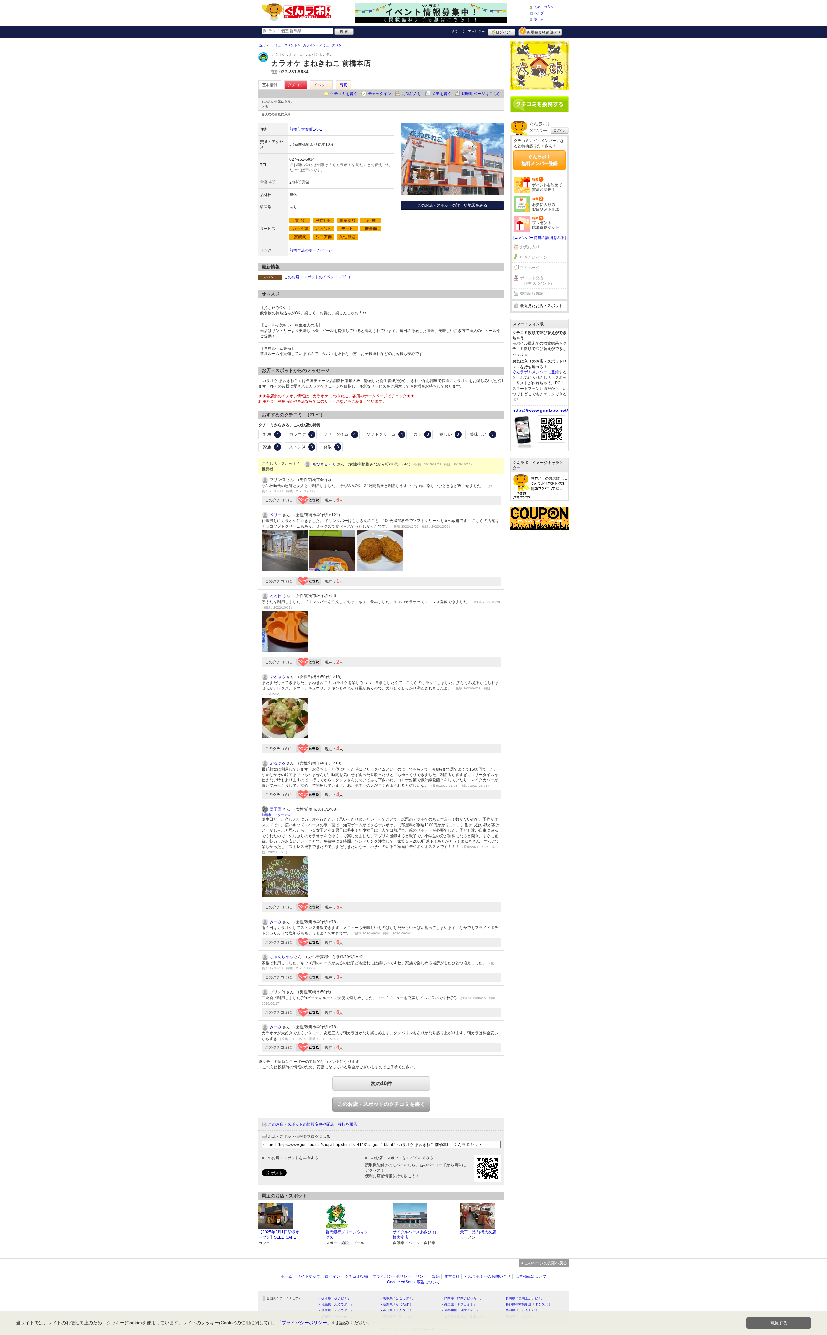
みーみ (275, 922)
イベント (321, 85)
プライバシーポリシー (391, 1276)
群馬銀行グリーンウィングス (347, 1235)
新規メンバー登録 (540, 31)
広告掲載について (530, 1276)
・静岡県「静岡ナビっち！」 (462, 1298)
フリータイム (339, 434)
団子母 (275, 809)
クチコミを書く (343, 93)
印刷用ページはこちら (481, 93)
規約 (436, 1276)
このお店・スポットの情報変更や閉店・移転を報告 (312, 1124)
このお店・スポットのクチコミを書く (381, 1104)
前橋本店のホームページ (310, 250)
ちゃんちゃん (281, 957)
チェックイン (379, 93)
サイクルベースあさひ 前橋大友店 (414, 1235)
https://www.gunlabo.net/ (540, 410)
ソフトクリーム (384, 434)
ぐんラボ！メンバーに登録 (535, 372)
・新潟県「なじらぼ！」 (397, 1304)
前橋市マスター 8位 (276, 815)
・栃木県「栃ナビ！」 (334, 1298)
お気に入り (411, 93)
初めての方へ (543, 7)
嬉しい (449, 434)
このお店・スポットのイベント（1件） (318, 277)
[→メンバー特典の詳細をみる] (539, 237)
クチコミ (295, 85)
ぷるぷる (277, 677)
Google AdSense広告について (413, 1282)
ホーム (539, 19)
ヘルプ (539, 13)
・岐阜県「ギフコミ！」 (458, 1304)
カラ (421, 434)
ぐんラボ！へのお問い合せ (487, 1276)
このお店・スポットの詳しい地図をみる (452, 205)
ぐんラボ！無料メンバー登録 (539, 160)
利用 (270, 434)
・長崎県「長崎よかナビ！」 (523, 1298)
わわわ (275, 595)
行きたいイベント (535, 257)
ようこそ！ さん (468, 31)
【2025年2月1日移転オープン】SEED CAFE (278, 1235)
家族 (270, 446)
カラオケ (301, 434)
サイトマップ (308, 1276)
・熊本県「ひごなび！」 (397, 1298)
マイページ (529, 267)
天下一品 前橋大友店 (478, 1232)
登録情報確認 (531, 293)
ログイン (501, 31)
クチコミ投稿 (356, 1276)
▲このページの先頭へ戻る (543, 1263)
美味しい (482, 434)
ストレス (301, 446)
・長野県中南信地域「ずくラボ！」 (528, 1304)
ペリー (275, 515)
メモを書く (441, 93)
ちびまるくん (324, 464)
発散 (331, 446)
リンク (421, 1276)
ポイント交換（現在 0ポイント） (537, 281)
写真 (343, 85)
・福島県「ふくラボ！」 (336, 1304)
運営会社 (452, 1276)
